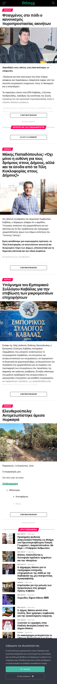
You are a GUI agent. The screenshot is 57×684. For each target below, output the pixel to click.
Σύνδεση (6, 483)
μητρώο (14, 483)
